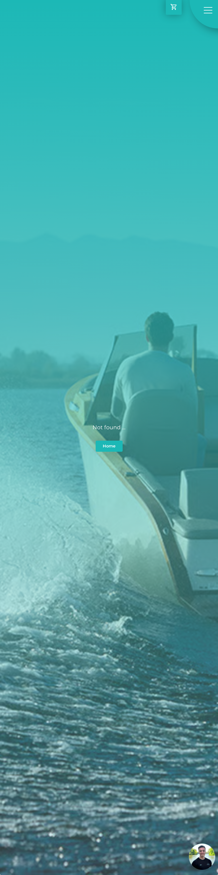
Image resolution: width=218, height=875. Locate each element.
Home (109, 446)
